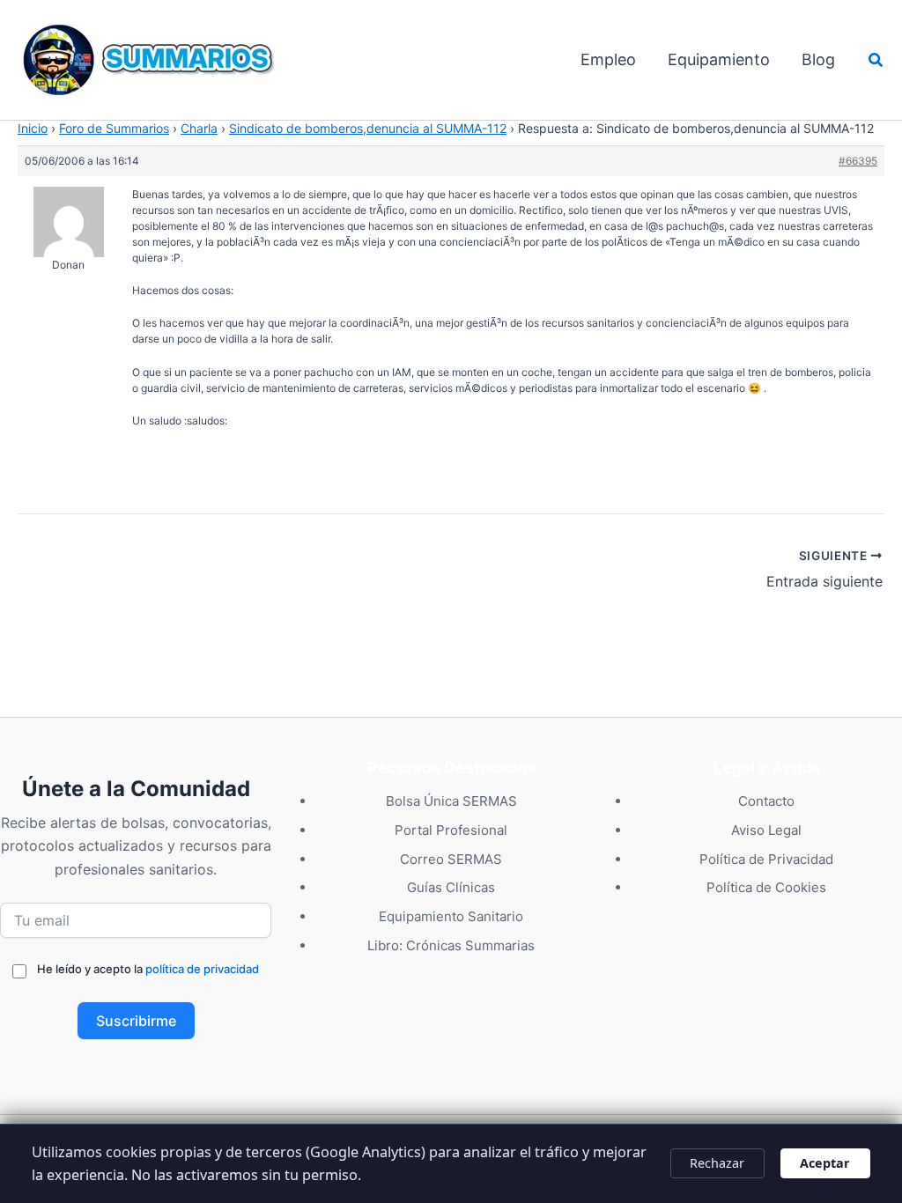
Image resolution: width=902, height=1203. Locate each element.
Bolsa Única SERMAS (451, 801)
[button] (876, 60)
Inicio (33, 128)
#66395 (858, 160)
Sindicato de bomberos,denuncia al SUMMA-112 (367, 128)
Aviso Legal (766, 830)
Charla (199, 128)
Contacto (766, 801)
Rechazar (717, 1163)
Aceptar (825, 1163)
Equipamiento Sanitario (451, 916)
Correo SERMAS (451, 859)
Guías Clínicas (451, 887)
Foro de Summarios (114, 128)
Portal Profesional (451, 830)
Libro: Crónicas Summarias (451, 945)
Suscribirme (136, 1021)
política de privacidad (202, 969)
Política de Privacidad (766, 859)
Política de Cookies (766, 887)
